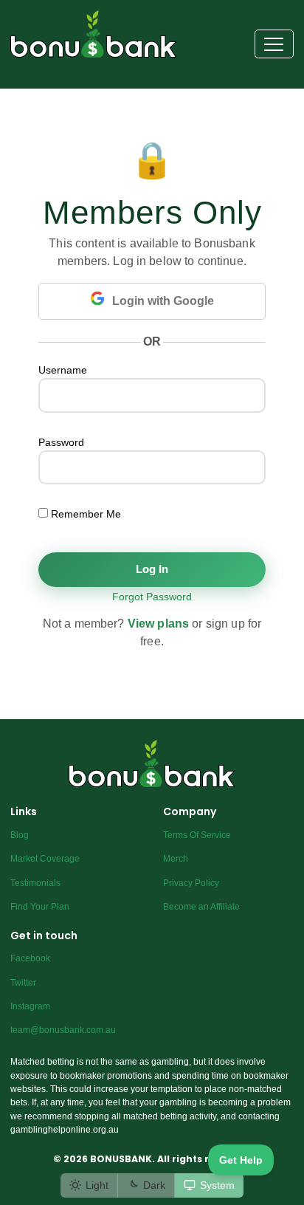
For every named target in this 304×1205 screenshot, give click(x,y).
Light (97, 1185)
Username (62, 370)
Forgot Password (152, 596)
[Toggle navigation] (274, 44)
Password (61, 442)
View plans (158, 623)
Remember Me (84, 514)
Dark (154, 1185)
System (217, 1185)
